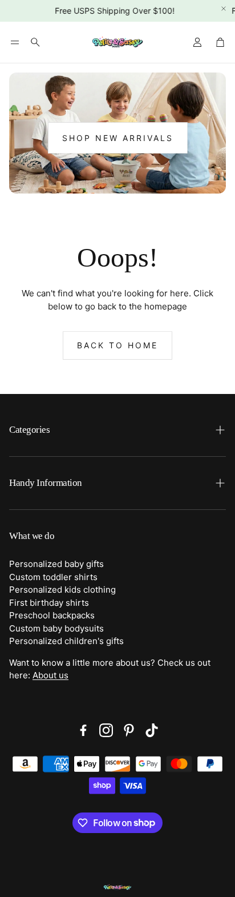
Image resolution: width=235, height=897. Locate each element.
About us (50, 675)
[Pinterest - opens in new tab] (129, 730)
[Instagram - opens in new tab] (106, 730)
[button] (15, 42)
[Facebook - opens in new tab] (83, 730)
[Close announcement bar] (223, 8)
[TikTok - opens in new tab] (152, 730)
